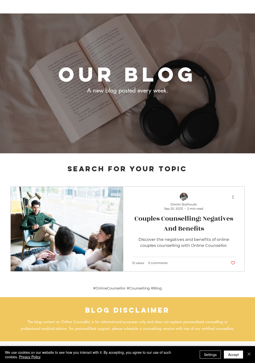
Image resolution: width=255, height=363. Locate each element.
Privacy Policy (30, 356)
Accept (233, 354)
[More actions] (235, 197)
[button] (238, 172)
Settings (210, 354)
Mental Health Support (49, 172)
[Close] (249, 354)
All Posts (16, 172)
